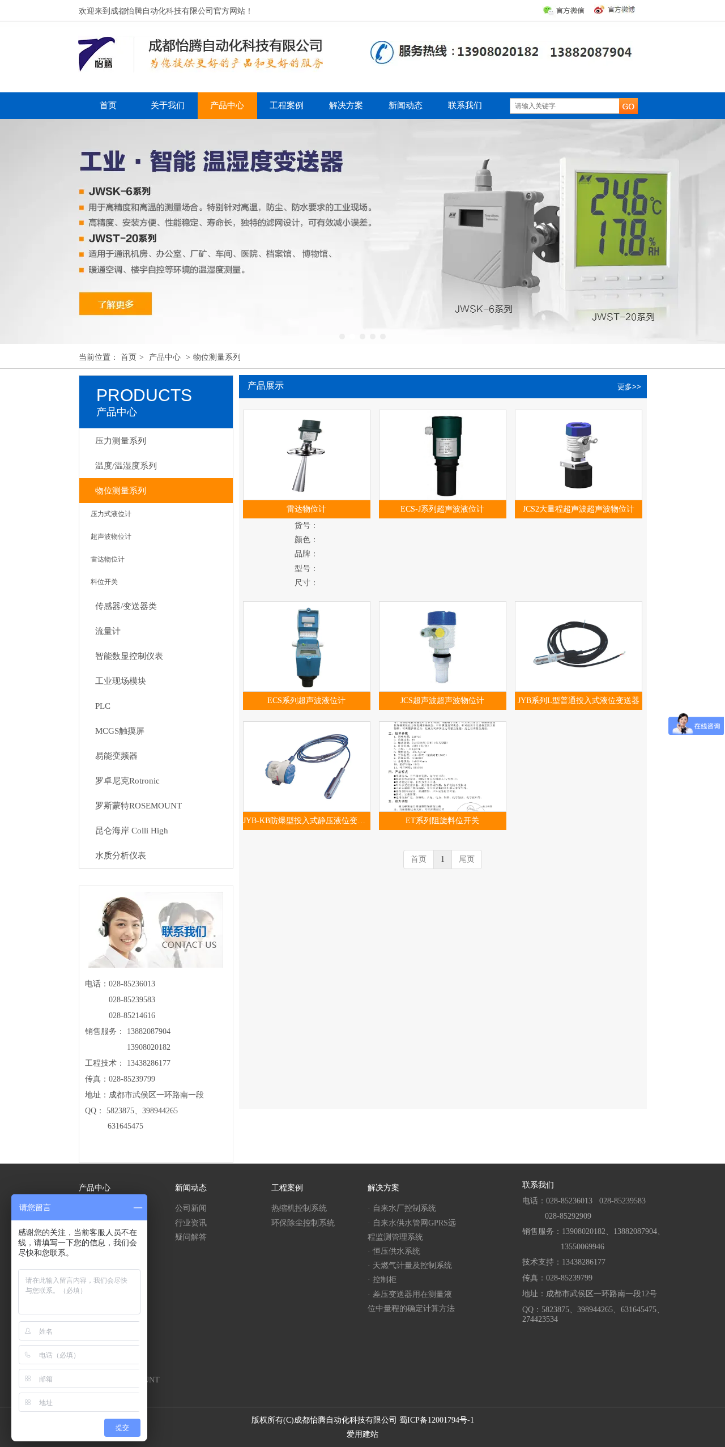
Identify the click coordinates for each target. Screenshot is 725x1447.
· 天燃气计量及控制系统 (410, 1265)
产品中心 (165, 357)
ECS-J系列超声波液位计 (442, 509)
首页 (129, 357)
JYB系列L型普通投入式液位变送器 (578, 700)
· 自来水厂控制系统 (402, 1208)
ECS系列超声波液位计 (306, 700)
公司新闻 (191, 1208)
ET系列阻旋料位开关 (442, 820)
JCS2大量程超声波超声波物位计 (578, 509)
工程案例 (287, 1188)
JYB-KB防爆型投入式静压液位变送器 (306, 820)
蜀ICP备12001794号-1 (436, 1420)
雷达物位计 (306, 509)
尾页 (467, 859)
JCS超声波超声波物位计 (442, 700)
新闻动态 (191, 1188)
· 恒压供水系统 (394, 1251)
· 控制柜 (382, 1279)
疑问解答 (191, 1237)
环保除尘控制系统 (303, 1223)
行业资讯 (191, 1223)
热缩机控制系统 (299, 1208)
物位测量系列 (217, 357)
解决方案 (383, 1188)
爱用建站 (362, 1434)
